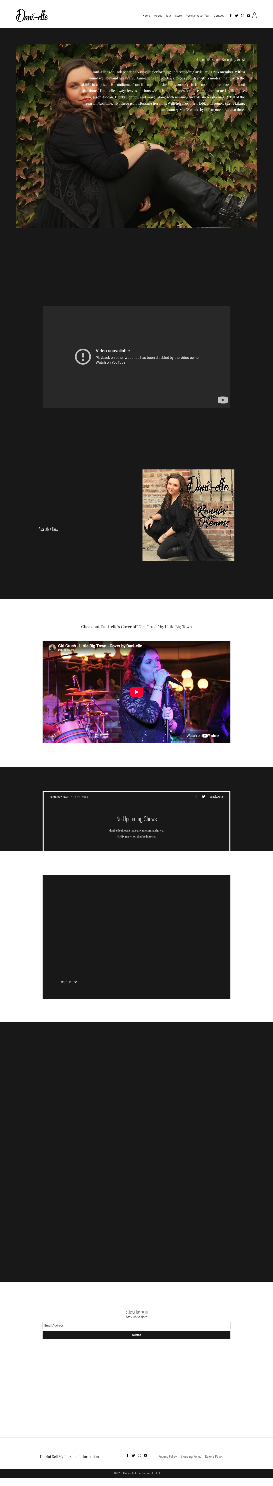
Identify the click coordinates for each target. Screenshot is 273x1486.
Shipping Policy (191, 1456)
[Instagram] (243, 16)
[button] (254, 15)
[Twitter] (237, 16)
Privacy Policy (168, 1456)
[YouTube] (249, 16)
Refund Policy (214, 1456)
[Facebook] (231, 16)
